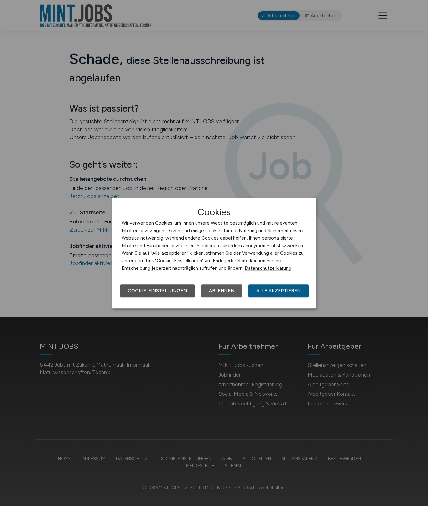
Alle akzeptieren (278, 291)
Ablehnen (221, 291)
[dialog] (214, 253)
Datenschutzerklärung (268, 268)
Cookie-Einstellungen (157, 291)
